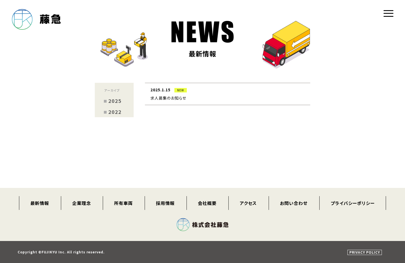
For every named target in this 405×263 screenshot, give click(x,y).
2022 (114, 111)
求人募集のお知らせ (168, 98)
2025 (114, 100)
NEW (180, 90)
